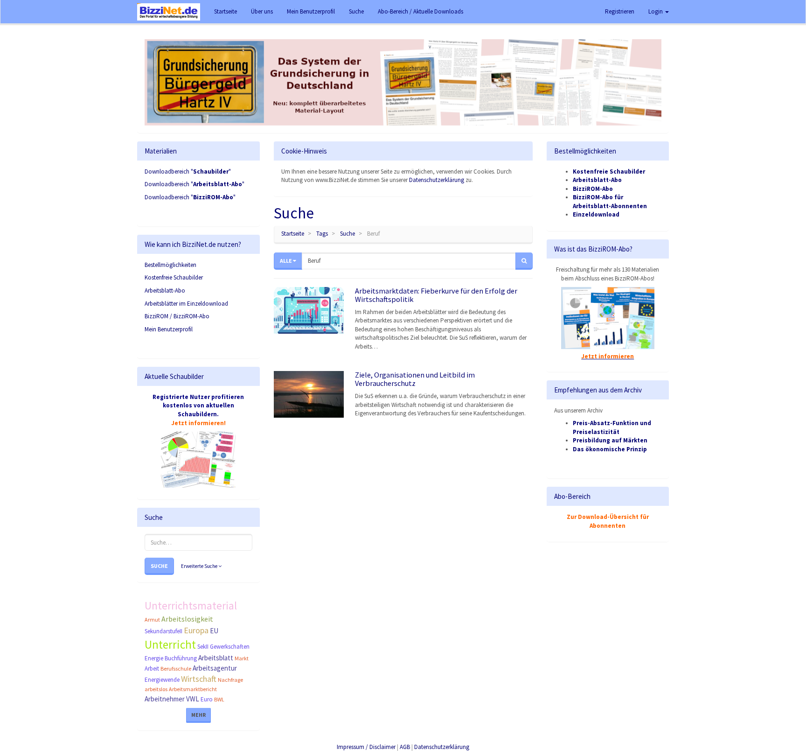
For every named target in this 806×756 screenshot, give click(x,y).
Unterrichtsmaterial (191, 605)
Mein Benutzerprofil (169, 329)
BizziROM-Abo (593, 189)
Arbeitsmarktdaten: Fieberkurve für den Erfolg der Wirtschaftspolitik (436, 295)
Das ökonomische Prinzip (610, 449)
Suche (159, 565)
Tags (322, 234)
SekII (202, 647)
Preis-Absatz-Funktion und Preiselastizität (612, 427)
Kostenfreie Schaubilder (174, 277)
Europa (196, 630)
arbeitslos (156, 689)
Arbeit (152, 668)
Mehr (198, 714)
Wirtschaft (198, 678)
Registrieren (619, 11)
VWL (192, 698)
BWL (219, 699)
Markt (242, 658)
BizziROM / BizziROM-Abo (177, 316)
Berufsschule (175, 668)
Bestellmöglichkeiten (170, 265)
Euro (207, 699)
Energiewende (162, 680)
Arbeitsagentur (215, 668)
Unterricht (170, 644)
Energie (154, 658)
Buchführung (181, 658)
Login (656, 11)
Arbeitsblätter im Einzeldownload (186, 304)
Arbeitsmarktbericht (193, 689)
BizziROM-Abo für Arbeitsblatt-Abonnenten (610, 201)
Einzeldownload (596, 214)
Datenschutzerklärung (436, 180)
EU (214, 630)
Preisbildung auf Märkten (610, 440)
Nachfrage (230, 679)
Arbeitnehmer (165, 698)
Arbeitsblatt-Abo (165, 290)
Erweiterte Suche (199, 566)
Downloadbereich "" (188, 171)
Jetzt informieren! (198, 423)
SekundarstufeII (163, 631)
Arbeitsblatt (215, 657)
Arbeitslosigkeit (187, 618)
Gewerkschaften (230, 647)
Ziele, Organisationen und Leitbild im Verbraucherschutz (415, 379)
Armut (152, 619)
